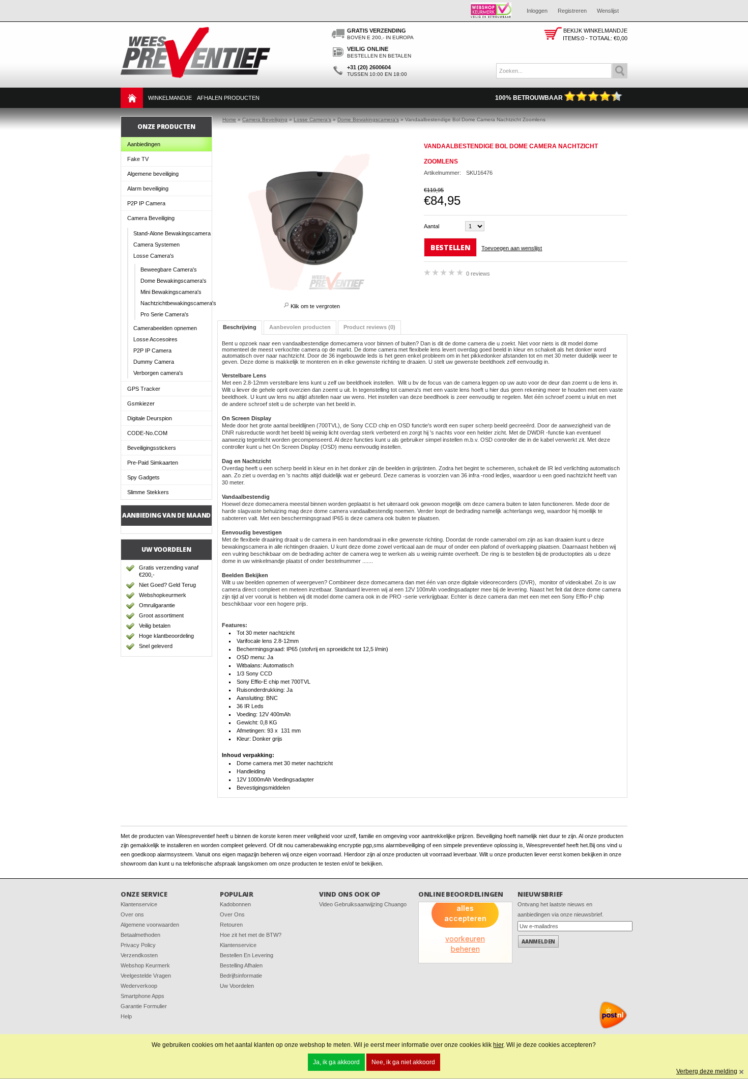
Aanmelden (538, 941)
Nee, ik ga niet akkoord (403, 1062)
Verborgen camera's (158, 373)
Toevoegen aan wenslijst (511, 248)
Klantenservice (139, 904)
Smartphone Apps (142, 996)
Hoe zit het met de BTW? (250, 935)
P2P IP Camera (146, 203)
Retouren (231, 925)
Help (126, 1016)
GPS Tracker (143, 389)
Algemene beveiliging (153, 174)
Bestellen (450, 247)
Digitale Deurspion (149, 418)
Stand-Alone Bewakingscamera (172, 233)
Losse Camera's (153, 256)
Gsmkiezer (141, 403)
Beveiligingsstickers (151, 448)
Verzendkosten (139, 955)
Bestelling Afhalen (241, 965)
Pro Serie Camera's (164, 314)
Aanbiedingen (143, 144)
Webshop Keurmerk (145, 965)
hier (498, 1044)
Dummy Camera (153, 362)
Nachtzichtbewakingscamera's (176, 303)
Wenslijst (608, 11)
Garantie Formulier (144, 1006)
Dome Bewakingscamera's (173, 281)
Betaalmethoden (140, 935)
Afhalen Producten (228, 98)
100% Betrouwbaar (529, 97)
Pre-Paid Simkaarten (152, 463)
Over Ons (232, 914)
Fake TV (138, 159)
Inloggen (537, 11)
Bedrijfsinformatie (241, 976)
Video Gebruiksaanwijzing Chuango (363, 904)
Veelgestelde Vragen (146, 976)
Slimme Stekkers (148, 492)
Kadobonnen (235, 904)
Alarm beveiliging (147, 188)
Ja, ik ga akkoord (336, 1062)
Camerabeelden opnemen (165, 328)
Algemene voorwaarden (150, 925)
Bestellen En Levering (246, 955)
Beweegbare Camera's (168, 269)
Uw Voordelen (237, 986)
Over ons (132, 914)
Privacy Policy (138, 945)
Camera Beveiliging (151, 218)
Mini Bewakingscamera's (171, 292)
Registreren (572, 11)
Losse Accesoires (155, 339)
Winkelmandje (170, 98)
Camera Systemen (156, 244)
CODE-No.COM (147, 433)
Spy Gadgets (143, 477)
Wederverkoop (139, 986)
